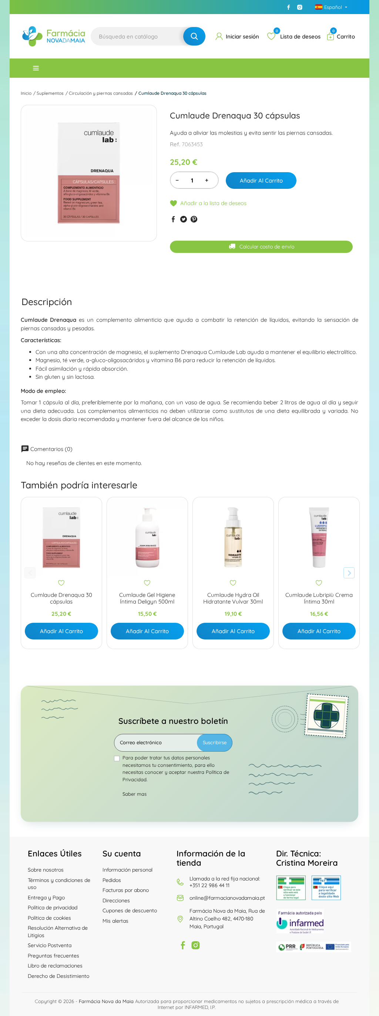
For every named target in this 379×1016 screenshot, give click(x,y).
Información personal (127, 869)
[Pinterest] (194, 219)
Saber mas (135, 794)
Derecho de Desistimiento (58, 976)
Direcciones (116, 900)
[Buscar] (194, 36)
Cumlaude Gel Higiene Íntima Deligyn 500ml (147, 598)
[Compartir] (173, 219)
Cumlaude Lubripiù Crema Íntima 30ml (319, 598)
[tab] (47, 301)
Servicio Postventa (49, 945)
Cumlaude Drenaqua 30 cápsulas (61, 598)
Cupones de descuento (130, 910)
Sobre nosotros (46, 869)
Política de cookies (49, 918)
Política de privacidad (52, 907)
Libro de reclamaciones (55, 965)
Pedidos (112, 880)
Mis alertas (115, 921)
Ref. (175, 144)
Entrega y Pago (46, 897)
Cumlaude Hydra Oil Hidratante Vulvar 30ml (233, 598)
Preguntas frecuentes (53, 955)
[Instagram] (299, 7)
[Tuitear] (183, 219)
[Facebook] (288, 7)
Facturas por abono (126, 890)
